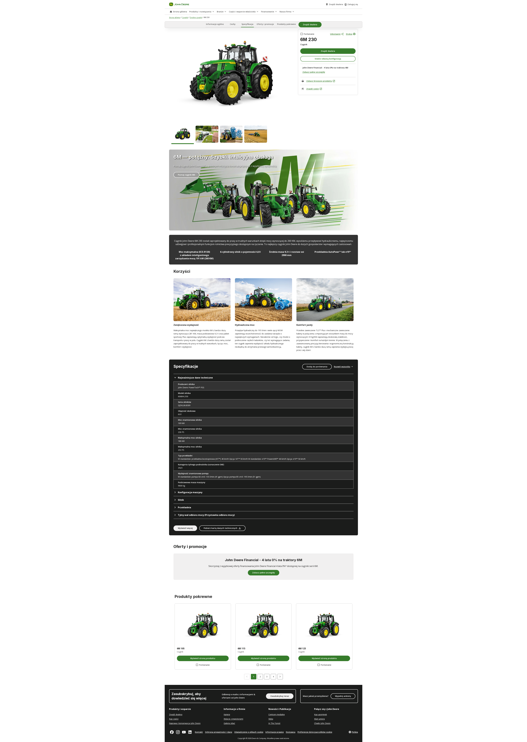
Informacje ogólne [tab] (215, 24)
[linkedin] (190, 732)
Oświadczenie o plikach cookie (248, 732)
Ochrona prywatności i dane (218, 732)
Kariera (227, 714)
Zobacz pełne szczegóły (313, 72)
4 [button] (273, 676)
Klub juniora (319, 719)
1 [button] (253, 676)
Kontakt (199, 732)
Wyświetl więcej (185, 528)
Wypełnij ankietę (343, 696)
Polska (355, 732)
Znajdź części (312, 88)
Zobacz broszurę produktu (319, 81)
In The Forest (274, 723)
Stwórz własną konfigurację (328, 58)
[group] (182, 135)
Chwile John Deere (322, 723)
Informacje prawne (274, 732)
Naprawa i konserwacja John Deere (185, 723)
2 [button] (260, 676)
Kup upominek (320, 714)
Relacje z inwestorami (233, 719)
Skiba (270, 719)
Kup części (173, 719)
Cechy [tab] (233, 24)
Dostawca (290, 732)
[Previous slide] (247, 676)
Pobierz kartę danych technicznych (220, 528)
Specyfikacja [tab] (247, 24)
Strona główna (180, 11)
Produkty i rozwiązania (200, 11)
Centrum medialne (276, 714)
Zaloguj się (352, 4)
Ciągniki (185, 17)
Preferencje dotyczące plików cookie (315, 732)
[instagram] (178, 732)
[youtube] (184, 732)
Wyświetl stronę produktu (202, 658)
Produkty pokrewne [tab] (286, 24)
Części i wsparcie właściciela (242, 11)
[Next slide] (280, 676)
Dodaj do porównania (317, 366)
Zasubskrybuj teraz (279, 696)
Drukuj (349, 34)
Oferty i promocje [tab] (265, 24)
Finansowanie (267, 11)
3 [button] (266, 676)
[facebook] (172, 732)
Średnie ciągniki (196, 17)
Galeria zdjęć (229, 723)
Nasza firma (285, 11)
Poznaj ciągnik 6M (186, 174)
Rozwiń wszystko (342, 366)
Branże (220, 11)
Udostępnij (335, 34)
